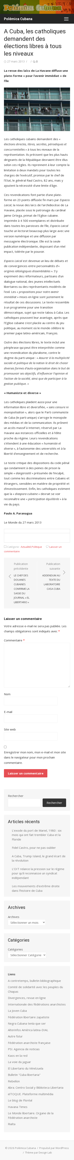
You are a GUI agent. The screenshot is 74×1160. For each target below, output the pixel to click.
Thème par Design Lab (38, 1152)
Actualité (26, 547)
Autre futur (15, 1036)
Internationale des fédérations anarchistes (37, 1004)
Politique (37, 547)
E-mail (8, 712)
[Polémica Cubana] (37, 7)
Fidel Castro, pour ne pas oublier (34, 848)
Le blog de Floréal (20, 1100)
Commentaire (14, 640)
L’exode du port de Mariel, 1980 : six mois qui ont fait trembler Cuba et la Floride (37, 834)
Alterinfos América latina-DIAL (28, 1030)
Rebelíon (14, 1081)
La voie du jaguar (19, 1062)
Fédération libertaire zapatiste (28, 1017)
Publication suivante (51, 576)
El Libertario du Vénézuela (25, 1068)
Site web (10, 729)
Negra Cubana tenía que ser (27, 1023)
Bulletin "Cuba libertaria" (24, 1075)
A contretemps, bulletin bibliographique (34, 981)
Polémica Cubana (18, 19)
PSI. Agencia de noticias (24, 1049)
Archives (13, 917)
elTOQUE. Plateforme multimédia (30, 1094)
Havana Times (17, 1107)
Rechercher (15, 796)
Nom (7, 694)
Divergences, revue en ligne (27, 998)
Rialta (11, 1124)
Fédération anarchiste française (29, 1043)
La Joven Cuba (17, 1011)
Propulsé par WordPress (54, 1148)
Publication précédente (21, 583)
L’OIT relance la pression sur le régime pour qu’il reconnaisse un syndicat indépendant (38, 873)
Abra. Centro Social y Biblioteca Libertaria (35, 1087)
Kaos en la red (17, 1056)
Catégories (15, 949)
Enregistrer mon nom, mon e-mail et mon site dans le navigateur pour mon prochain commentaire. (35, 757)
